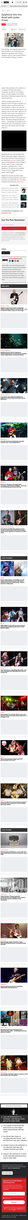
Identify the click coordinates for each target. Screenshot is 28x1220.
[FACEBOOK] (10, 261)
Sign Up (14, 1202)
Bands (8, 10)
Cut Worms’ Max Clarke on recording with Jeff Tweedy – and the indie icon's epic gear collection (15, 1138)
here (17, 180)
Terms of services (20, 232)
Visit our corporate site (14, 1168)
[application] (14, 139)
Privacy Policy (19, 1208)
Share (5, 29)
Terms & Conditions (13, 1209)
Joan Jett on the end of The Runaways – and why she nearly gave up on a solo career (14, 1119)
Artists (3, 10)
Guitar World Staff (12, 24)
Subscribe (18, 2)
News (3, 24)
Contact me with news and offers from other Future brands (14, 1198)
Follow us (15, 29)
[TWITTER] (13, 261)
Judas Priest (5, 253)
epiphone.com (6, 213)
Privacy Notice (22, 234)
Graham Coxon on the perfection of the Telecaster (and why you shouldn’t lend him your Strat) (15, 1147)
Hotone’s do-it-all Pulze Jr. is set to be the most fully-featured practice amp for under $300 (14, 1156)
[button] (2, 2)
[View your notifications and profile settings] (12, 2)
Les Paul (13, 160)
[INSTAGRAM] (15, 261)
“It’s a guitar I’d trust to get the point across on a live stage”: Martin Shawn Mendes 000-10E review (13, 1128)
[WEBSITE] (18, 261)
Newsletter (23, 29)
